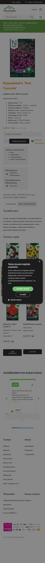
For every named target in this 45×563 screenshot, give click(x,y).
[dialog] (22, 281)
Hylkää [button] (23, 295)
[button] (15, 300)
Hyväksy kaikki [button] (23, 289)
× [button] (39, 261)
